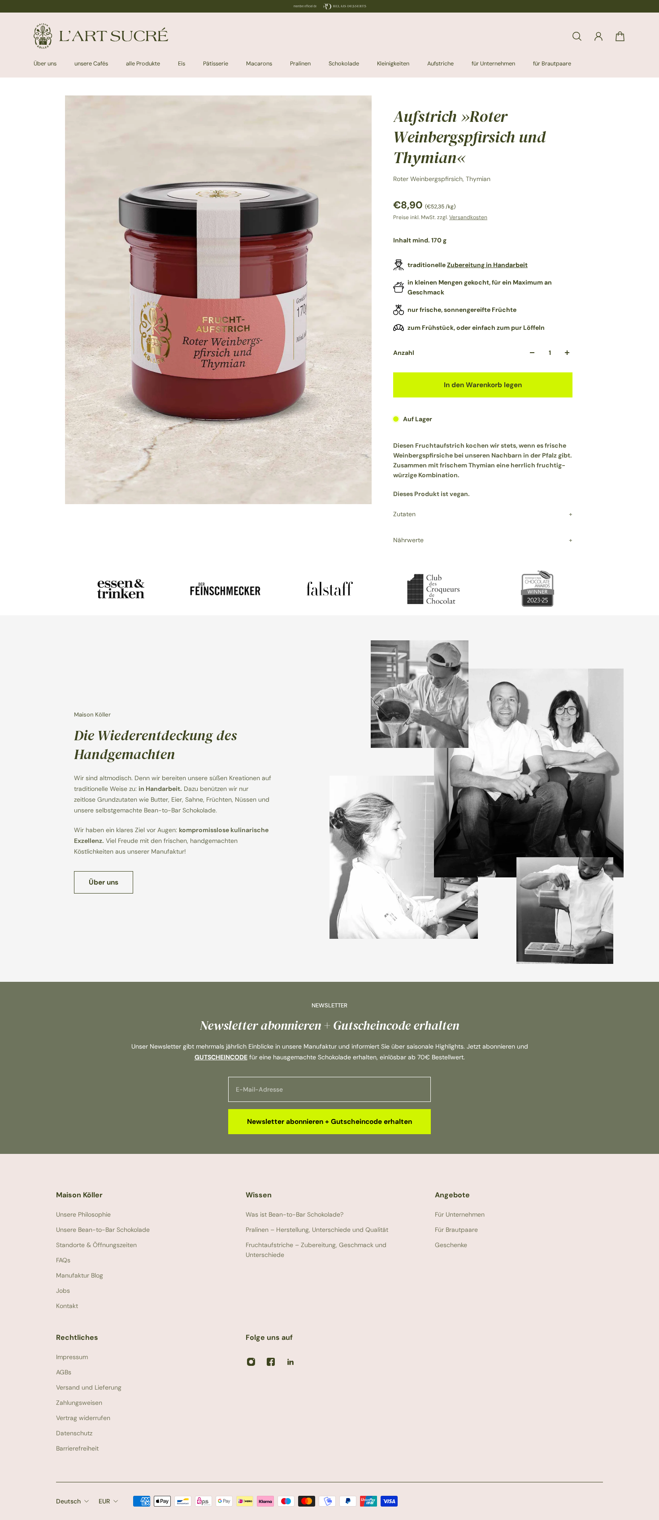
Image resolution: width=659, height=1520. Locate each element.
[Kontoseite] (598, 36)
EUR (104, 1501)
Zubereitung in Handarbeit (487, 265)
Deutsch (68, 1501)
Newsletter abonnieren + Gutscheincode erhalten (329, 1121)
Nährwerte (408, 540)
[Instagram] (251, 1362)
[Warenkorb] (620, 36)
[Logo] (101, 36)
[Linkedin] (290, 1362)
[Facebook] (271, 1362)
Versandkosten (468, 217)
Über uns (103, 882)
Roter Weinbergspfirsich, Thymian (441, 179)
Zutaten (404, 514)
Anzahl (403, 353)
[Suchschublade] (577, 36)
